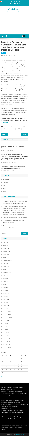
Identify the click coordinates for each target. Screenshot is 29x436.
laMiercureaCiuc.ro (6, 408)
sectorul (4, 131)
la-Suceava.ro (18, 391)
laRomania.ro (4, 400)
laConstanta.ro (5, 402)
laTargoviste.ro (23, 425)
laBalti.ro (11, 395)
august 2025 (6, 254)
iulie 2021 (5, 302)
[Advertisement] (14, 25)
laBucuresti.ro (12, 400)
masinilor (18, 128)
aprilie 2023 (6, 281)
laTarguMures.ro (13, 427)
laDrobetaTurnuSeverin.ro (18, 412)
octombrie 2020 (7, 314)
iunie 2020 (5, 327)
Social (3, 52)
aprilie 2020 (6, 332)
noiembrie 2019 (7, 348)
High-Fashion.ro (5, 395)
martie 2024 (6, 269)
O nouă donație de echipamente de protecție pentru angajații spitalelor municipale (13, 167)
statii (10, 131)
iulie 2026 (5, 242)
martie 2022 (6, 293)
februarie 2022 (6, 296)
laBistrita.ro (23, 421)
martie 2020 (6, 335)
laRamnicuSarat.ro (19, 410)
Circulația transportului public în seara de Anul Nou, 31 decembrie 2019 (5, 134)
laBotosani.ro (4, 423)
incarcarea (11, 128)
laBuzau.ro (18, 404)
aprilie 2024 (6, 266)
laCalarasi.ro (24, 404)
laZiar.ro (13, 389)
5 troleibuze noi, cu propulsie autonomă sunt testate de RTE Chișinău (25, 134)
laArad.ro (3, 421)
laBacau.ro (9, 421)
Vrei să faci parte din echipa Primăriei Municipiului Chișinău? (12, 227)
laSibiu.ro (3, 425)
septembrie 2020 (7, 317)
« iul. (2, 376)
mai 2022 (5, 290)
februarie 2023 (6, 287)
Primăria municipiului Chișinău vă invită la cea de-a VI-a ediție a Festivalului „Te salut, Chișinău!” (15, 202)
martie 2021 (6, 308)
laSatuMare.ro (23, 423)
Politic (4, 188)
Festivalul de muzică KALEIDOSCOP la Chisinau (15, 217)
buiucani (17, 126)
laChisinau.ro (14, 9)
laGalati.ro (18, 402)
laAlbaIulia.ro (10, 419)
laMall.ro (8, 389)
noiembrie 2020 (7, 311)
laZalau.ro (3, 429)
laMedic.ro (9, 387)
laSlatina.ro (9, 425)
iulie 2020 (5, 324)
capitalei (23, 126)
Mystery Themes (20, 434)
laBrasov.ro (4, 417)
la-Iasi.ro (10, 417)
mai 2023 (5, 278)
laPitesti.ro (10, 410)
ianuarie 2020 (6, 342)
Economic (5, 182)
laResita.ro (16, 423)
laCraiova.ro (12, 402)
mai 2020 (5, 329)
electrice (4, 128)
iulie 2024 (5, 263)
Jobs (4, 185)
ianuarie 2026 (6, 251)
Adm (13, 55)
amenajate (9, 126)
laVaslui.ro (4, 419)
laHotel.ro (21, 387)
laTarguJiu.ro (5, 427)
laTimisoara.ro (11, 404)
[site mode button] (23, 36)
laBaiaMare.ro (16, 421)
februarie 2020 (6, 339)
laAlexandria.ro (18, 419)
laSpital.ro (15, 387)
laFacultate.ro (10, 391)
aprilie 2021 (6, 305)
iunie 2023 (5, 275)
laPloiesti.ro (4, 404)
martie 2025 (6, 257)
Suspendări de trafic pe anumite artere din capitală (12, 147)
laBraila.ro (11, 423)
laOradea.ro (4, 410)
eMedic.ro (3, 387)
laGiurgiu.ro (16, 406)
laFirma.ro (4, 391)
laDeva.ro (4, 406)
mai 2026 (5, 245)
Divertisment (6, 179)
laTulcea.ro (20, 427)
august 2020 (6, 320)
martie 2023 (6, 284)
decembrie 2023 (7, 272)
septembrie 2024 (7, 260)
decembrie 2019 (7, 345)
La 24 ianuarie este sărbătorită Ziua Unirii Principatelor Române (13, 221)
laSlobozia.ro (15, 425)
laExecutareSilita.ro (6, 393)
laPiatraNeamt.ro (22, 393)
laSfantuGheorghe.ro (18, 417)
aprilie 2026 (6, 248)
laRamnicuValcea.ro (6, 412)
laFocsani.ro (10, 406)
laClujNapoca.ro (20, 400)
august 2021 (6, 299)
